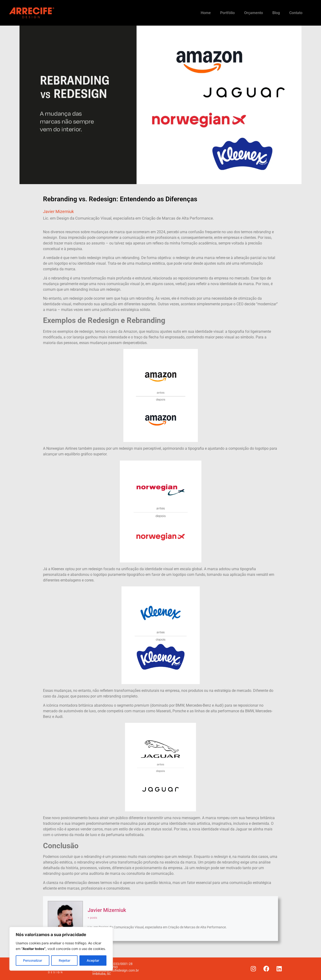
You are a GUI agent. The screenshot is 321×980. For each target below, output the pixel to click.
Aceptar (93, 960)
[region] (61, 949)
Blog (276, 13)
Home (206, 13)
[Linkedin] (279, 969)
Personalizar (32, 960)
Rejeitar (64, 960)
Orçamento (253, 13)
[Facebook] (266, 969)
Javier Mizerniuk (107, 910)
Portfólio (227, 13)
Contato (295, 13)
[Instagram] (253, 969)
